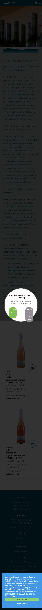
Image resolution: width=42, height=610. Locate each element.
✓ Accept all (22, 599)
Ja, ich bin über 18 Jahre (13, 313)
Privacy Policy (10, 596)
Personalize (22, 603)
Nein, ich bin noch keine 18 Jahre (29, 314)
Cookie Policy (24, 594)
